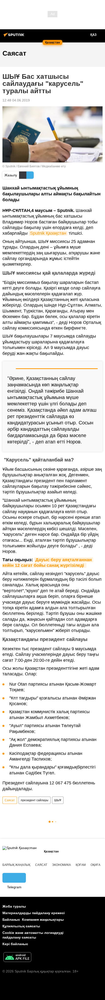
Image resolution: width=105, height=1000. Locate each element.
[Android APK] (17, 957)
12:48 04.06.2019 (16, 100)
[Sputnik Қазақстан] (14, 37)
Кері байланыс (15, 944)
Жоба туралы (14, 906)
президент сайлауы (34, 800)
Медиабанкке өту (54, 166)
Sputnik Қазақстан (48, 233)
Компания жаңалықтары (43, 919)
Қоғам (81, 865)
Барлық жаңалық (16, 865)
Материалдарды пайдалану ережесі (33, 913)
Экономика (61, 865)
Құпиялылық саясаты (21, 926)
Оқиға (95, 865)
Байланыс (11, 919)
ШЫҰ (57, 800)
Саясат (10, 800)
